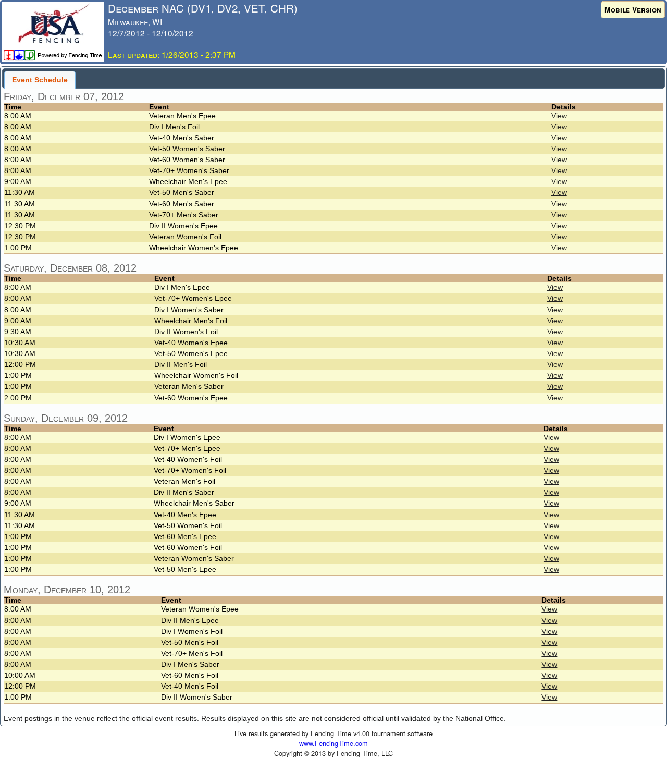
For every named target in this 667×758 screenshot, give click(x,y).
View (559, 116)
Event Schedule (40, 80)
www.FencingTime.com (333, 743)
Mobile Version (632, 9)
